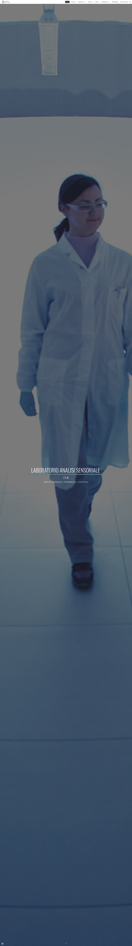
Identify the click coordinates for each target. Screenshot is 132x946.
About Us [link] (73, 2)
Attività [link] (90, 2)
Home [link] (67, 2)
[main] (66, 473)
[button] (130, 2)
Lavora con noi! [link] (124, 2)
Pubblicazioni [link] (104, 2)
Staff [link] (96, 2)
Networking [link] (115, 2)
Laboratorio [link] (81, 2)
